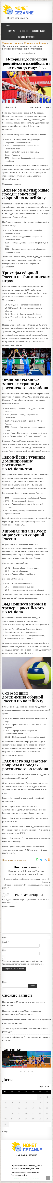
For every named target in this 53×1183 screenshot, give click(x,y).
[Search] (50, 25)
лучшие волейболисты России (26, 558)
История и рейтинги (26, 37)
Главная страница (11, 43)
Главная (11, 31)
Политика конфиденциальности (25, 1169)
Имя (4, 937)
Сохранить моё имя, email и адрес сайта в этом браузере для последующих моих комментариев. (23, 962)
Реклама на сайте (19, 1175)
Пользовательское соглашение (25, 1172)
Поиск (4, 982)
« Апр (4, 1131)
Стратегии (24, 31)
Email (5, 942)
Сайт (4, 950)
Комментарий (8, 907)
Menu (8, 25)
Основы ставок (38, 31)
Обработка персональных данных (26, 1165)
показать (17, 184)
